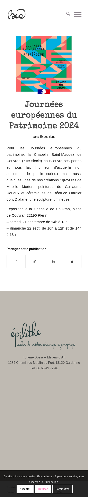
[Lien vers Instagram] (72, 261)
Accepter (25, 489)
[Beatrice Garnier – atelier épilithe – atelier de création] (36, 14)
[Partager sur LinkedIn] (53, 261)
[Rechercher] (66, 14)
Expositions (47, 136)
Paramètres (62, 489)
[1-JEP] (44, 64)
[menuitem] (66, 14)
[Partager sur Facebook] (16, 261)
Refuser (43, 489)
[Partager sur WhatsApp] (35, 261)
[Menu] (75, 14)
